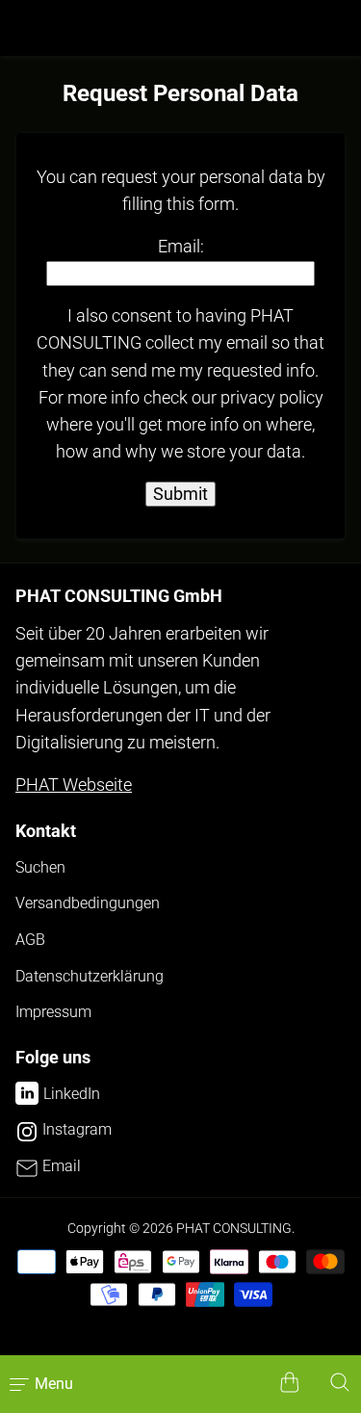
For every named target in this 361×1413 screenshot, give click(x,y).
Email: (181, 246)
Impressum (53, 1012)
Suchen (40, 867)
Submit (180, 494)
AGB (30, 939)
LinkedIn (71, 1094)
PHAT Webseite (73, 785)
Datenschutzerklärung (89, 976)
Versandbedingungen (87, 903)
